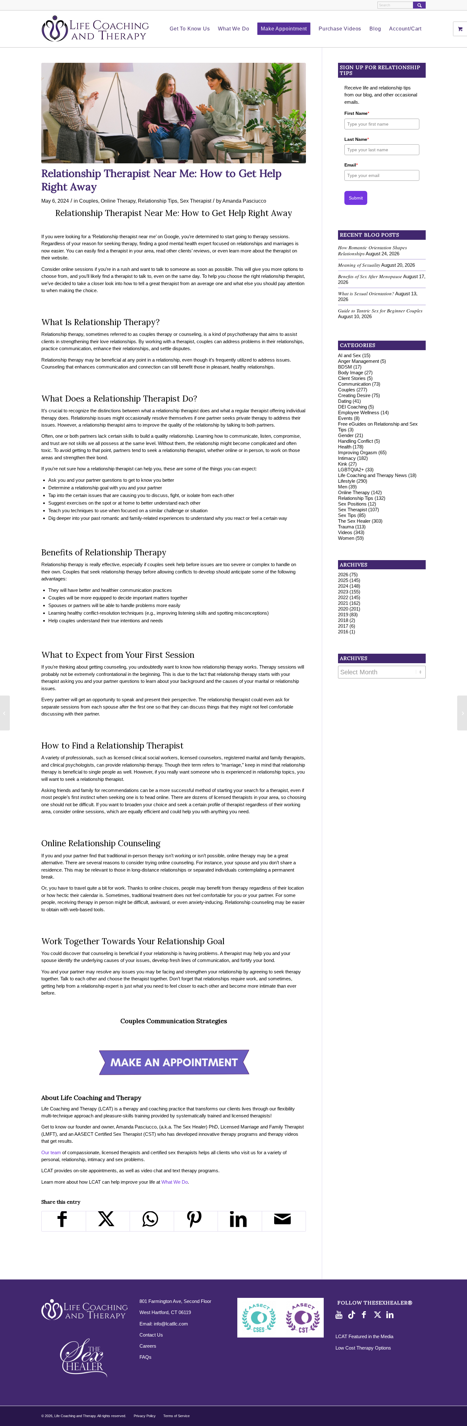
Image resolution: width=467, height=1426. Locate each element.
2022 (343, 597)
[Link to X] (378, 1315)
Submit (356, 197)
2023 (343, 591)
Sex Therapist (195, 201)
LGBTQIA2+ (351, 469)
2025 (343, 580)
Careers (147, 1346)
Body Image (350, 372)
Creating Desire (354, 395)
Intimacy (347, 458)
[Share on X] (108, 1221)
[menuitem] (190, 28)
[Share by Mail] (284, 1221)
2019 (343, 614)
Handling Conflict (355, 441)
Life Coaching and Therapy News (372, 475)
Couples (88, 201)
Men (342, 486)
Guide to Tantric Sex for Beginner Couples (380, 310)
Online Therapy (118, 201)
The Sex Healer (354, 521)
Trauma (346, 526)
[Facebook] (365, 1315)
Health (344, 446)
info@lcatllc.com (171, 1323)
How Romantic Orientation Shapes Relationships (372, 250)
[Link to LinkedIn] (391, 1315)
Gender (346, 435)
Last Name (356, 139)
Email (351, 164)
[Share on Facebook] (64, 1221)
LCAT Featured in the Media (364, 1336)
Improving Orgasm (357, 452)
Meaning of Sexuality (359, 265)
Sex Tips (347, 515)
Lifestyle (346, 481)
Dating (344, 401)
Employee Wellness (358, 412)
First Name (356, 113)
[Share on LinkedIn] (240, 1221)
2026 (343, 574)
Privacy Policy (145, 1416)
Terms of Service (176, 1416)
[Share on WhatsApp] (152, 1221)
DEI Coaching (352, 406)
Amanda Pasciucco (244, 201)
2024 (343, 586)
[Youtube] (340, 1315)
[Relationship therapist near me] (173, 113)
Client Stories (352, 378)
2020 (343, 609)
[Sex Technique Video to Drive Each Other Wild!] (462, 713)
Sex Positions (352, 504)
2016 (343, 631)
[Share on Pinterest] (196, 1221)
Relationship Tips (157, 201)
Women (346, 538)
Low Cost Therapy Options (363, 1348)
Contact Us (151, 1335)
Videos (345, 532)
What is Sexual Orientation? (366, 293)
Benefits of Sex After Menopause (370, 276)
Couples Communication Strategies (173, 1021)
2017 (343, 626)
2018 (343, 620)
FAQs (145, 1357)
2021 (343, 603)
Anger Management (358, 361)
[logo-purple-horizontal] (95, 28)
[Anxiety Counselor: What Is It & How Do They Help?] (5, 713)
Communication (354, 384)
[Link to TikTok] (353, 1315)
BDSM (345, 367)
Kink (342, 464)
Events (345, 418)
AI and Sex (349, 355)
